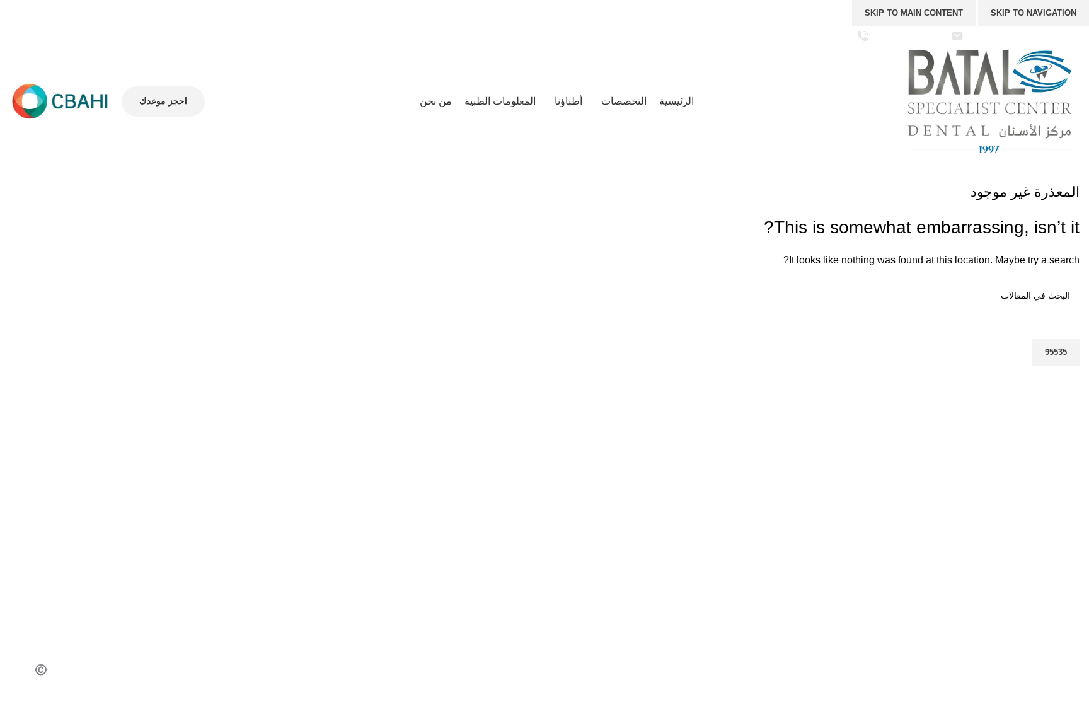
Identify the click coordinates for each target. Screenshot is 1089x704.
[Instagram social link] (65, 35)
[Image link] (953, 559)
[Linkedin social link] (921, 610)
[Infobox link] (1015, 35)
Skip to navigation (1033, 13)
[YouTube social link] (49, 35)
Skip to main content (914, 13)
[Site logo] (991, 100)
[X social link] (81, 35)
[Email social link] (952, 610)
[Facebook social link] (97, 35)
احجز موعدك (163, 101)
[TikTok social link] (17, 35)
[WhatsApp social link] (33, 35)
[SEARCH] (23, 323)
